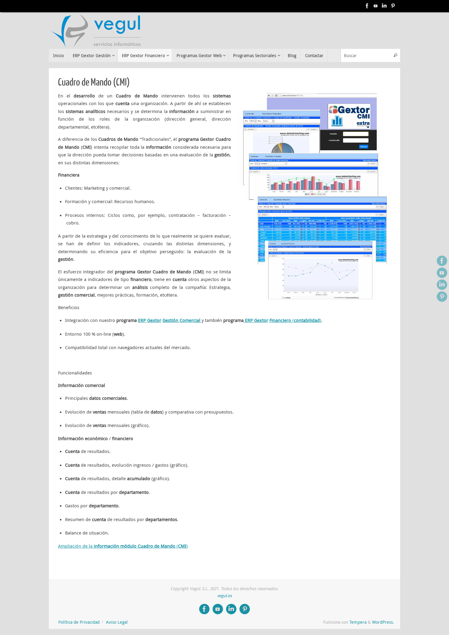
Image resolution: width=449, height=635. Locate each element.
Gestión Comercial (182, 320)
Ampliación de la (75, 546)
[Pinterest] (393, 6)
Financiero (280, 320)
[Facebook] (367, 6)
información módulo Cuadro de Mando (135, 546)
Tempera (358, 622)
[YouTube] (375, 6)
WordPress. (383, 622)
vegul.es (224, 595)
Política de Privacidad (79, 622)
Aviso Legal (117, 622)
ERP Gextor (149, 320)
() (306, 320)
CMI (182, 546)
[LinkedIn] (384, 6)
